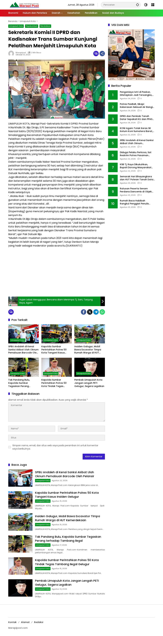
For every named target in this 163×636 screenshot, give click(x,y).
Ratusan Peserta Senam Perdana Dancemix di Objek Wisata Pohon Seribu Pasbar (136, 190)
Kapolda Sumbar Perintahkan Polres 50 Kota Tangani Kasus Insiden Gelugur (54, 349)
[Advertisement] (56, 271)
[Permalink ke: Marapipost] (12, 53)
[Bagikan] (102, 53)
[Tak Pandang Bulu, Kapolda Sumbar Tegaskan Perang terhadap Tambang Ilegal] (23, 367)
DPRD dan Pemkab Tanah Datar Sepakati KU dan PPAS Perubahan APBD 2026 (136, 118)
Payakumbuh (31, 26)
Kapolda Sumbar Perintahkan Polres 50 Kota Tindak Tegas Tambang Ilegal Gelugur (55, 383)
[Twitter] (89, 312)
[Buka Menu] (153, 5)
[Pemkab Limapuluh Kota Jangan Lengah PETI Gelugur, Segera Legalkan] (89, 367)
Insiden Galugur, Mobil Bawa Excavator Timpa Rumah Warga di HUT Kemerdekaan (87, 349)
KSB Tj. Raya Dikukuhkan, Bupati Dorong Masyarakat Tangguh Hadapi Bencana (135, 166)
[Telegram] (96, 312)
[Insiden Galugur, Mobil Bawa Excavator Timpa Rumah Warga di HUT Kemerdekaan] (89, 333)
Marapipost (21, 53)
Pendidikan (45, 26)
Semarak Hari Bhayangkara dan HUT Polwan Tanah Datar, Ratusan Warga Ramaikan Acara (137, 178)
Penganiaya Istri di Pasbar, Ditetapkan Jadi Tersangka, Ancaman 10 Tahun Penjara (136, 94)
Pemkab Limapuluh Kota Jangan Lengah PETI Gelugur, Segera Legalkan (89, 383)
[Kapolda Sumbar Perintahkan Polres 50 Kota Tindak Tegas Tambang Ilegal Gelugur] (56, 367)
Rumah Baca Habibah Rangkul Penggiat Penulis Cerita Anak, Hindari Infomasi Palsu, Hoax (137, 202)
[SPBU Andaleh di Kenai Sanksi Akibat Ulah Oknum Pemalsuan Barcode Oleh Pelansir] (23, 333)
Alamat (25, 622)
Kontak (12, 622)
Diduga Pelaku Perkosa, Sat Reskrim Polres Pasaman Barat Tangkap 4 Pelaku (135, 154)
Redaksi (38, 622)
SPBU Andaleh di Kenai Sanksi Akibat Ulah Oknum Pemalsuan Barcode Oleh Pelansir (23, 349)
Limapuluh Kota (16, 26)
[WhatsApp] (102, 312)
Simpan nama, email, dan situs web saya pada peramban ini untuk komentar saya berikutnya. (55, 447)
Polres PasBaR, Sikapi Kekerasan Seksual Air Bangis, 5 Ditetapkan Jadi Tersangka (137, 106)
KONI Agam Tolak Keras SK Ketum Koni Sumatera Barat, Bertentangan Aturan (136, 130)
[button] (137, 4)
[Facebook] (83, 312)
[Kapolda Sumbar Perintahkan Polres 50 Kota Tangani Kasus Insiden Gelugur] (56, 333)
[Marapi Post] (24, 4)
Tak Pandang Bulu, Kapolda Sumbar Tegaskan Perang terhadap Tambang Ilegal (23, 383)
